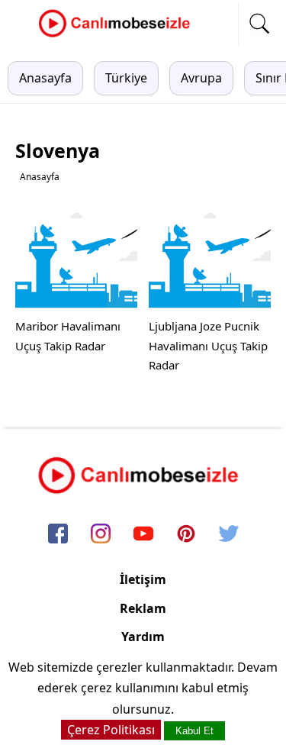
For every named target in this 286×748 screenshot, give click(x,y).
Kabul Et (194, 731)
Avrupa (201, 77)
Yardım (143, 636)
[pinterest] (186, 535)
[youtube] (143, 535)
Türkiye (126, 77)
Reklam (143, 608)
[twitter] (229, 535)
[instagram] (101, 535)
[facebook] (58, 535)
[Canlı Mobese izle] (118, 35)
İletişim (143, 579)
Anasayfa (45, 77)
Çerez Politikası (111, 729)
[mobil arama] (259, 23)
